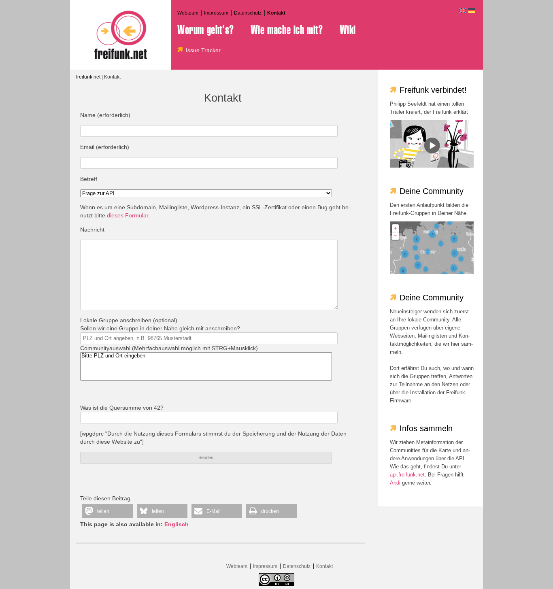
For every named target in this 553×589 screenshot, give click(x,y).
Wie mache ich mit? (287, 30)
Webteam (187, 13)
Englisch (176, 524)
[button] (107, 511)
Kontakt (276, 13)
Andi (395, 483)
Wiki (348, 30)
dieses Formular (127, 215)
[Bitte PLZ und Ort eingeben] (206, 356)
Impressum (216, 13)
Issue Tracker (203, 50)
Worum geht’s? (205, 30)
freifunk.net (88, 77)
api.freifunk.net (407, 475)
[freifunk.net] (120, 35)
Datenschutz (248, 13)
